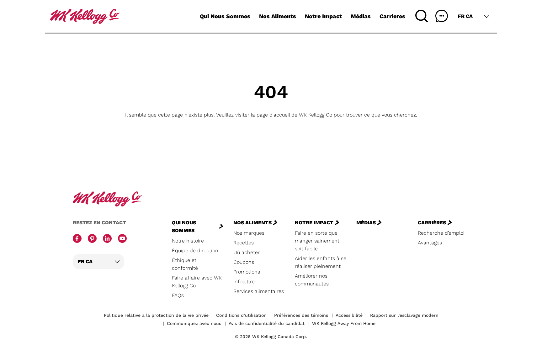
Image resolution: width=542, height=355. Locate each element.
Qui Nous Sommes (225, 16)
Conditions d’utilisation (241, 315)
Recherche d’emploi (441, 233)
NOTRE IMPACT (314, 223)
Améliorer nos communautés (312, 280)
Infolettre (244, 282)
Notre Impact (323, 16)
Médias (361, 16)
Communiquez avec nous (194, 323)
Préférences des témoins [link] (301, 315)
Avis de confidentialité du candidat (267, 323)
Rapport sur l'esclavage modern (404, 315)
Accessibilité (349, 315)
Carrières (432, 223)
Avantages (430, 243)
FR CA (465, 16)
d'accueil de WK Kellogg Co (300, 115)
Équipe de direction (195, 250)
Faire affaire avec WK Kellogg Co (197, 282)
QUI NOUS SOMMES (184, 226)
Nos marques (248, 233)
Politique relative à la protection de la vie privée (156, 315)
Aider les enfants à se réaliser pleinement (320, 262)
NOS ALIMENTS (252, 223)
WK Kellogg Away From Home (343, 323)
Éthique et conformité (185, 264)
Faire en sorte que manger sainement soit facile (317, 241)
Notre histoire (188, 241)
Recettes (243, 243)
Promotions (246, 272)
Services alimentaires (258, 291)
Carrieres (392, 16)
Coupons (243, 262)
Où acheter (246, 252)
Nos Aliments (277, 16)
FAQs (178, 295)
